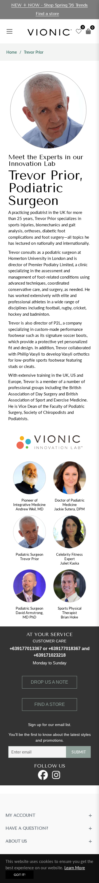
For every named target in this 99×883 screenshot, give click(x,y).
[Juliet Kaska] (70, 533)
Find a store (47, 13)
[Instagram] (56, 775)
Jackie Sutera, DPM (69, 509)
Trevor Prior (29, 559)
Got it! (19, 875)
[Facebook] (43, 775)
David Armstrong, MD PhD (29, 614)
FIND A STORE (49, 704)
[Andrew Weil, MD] (29, 479)
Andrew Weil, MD (29, 509)
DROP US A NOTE (49, 682)
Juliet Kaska (69, 563)
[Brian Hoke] (70, 587)
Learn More (74, 867)
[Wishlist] (77, 31)
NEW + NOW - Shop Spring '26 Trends (49, 5)
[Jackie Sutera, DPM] (70, 479)
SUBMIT (79, 752)
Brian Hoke (69, 617)
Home (11, 52)
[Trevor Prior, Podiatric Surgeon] (29, 533)
